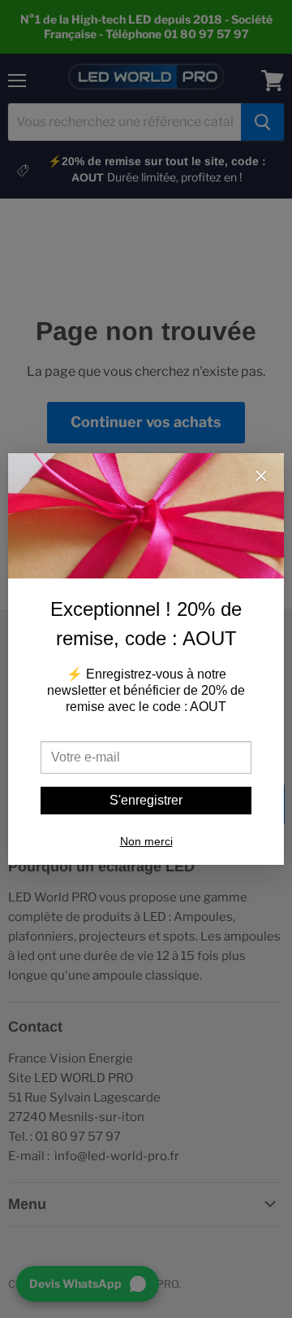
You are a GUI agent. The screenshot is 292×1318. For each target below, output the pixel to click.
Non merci (146, 841)
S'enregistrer (146, 800)
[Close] (261, 477)
